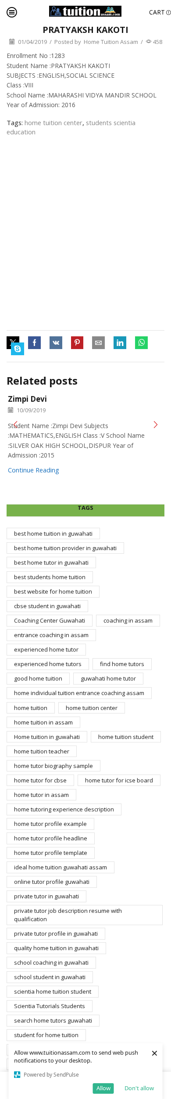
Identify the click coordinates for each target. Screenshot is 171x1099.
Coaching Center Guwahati (49, 620)
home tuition (30, 708)
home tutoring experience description (64, 809)
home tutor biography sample (53, 766)
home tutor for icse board (119, 780)
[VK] (56, 343)
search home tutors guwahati (53, 1020)
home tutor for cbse (40, 780)
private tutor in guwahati (46, 896)
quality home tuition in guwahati (56, 948)
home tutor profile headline (50, 838)
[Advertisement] (85, 233)
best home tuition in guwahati (53, 533)
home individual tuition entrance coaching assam (79, 693)
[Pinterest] (77, 343)
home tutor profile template (50, 853)
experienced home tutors (48, 664)
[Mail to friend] (98, 343)
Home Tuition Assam (111, 42)
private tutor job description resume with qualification (68, 915)
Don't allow (139, 1088)
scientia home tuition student (52, 991)
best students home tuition (50, 577)
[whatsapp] (141, 343)
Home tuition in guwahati (47, 737)
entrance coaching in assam (51, 635)
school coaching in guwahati (51, 962)
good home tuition (38, 678)
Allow (103, 1088)
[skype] (15, 349)
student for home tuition (46, 1035)
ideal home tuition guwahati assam (60, 867)
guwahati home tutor (108, 678)
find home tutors (122, 664)
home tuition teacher (41, 751)
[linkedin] (120, 343)
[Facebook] (34, 343)
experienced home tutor (46, 649)
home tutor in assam (41, 795)
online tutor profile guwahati (51, 882)
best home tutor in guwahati (51, 562)
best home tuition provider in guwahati (65, 548)
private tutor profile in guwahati (56, 933)
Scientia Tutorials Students (49, 1006)
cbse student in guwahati (47, 606)
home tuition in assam (43, 722)
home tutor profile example (50, 824)
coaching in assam (128, 620)
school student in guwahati (50, 977)
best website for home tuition (53, 591)
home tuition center (53, 122)
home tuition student (125, 737)
